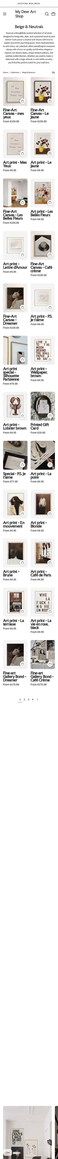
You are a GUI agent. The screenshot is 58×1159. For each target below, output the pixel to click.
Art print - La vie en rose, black (41, 624)
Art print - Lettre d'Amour (15, 265)
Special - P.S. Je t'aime (14, 475)
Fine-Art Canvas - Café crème (41, 267)
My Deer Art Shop (25, 13)
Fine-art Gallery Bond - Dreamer (14, 676)
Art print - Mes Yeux (15, 164)
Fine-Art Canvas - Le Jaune (40, 113)
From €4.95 (9, 170)
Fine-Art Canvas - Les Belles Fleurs (13, 215)
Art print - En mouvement (13, 524)
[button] (46, 14)
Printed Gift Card (40, 426)
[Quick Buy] (22, 101)
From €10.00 (38, 432)
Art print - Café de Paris (41, 573)
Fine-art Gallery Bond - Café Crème (42, 676)
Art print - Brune (11, 573)
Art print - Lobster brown (14, 426)
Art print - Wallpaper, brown (39, 372)
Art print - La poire (41, 475)
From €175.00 (11, 684)
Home (5, 72)
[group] (29, 3)
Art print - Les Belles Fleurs (42, 213)
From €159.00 (11, 121)
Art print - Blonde (39, 524)
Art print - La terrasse (13, 622)
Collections (15, 72)
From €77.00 (10, 481)
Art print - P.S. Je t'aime (41, 318)
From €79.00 (10, 383)
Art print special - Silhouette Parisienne (11, 374)
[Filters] (53, 72)
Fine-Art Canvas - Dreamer (10, 320)
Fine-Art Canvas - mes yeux (13, 113)
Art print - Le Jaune (41, 164)
